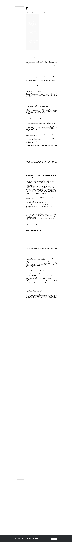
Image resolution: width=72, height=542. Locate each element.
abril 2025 (17, 49)
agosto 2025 (17, 43)
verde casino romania (18, 443)
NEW (16, 311)
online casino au (18, 320)
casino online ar (18, 210)
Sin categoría (17, 411)
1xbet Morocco (18, 118)
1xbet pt (17, 120)
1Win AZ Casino (18, 89)
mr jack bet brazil (18, 308)
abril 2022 (17, 75)
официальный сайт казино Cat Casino (19, 522)
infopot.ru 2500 (18, 258)
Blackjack (29, 17)
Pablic (16, 328)
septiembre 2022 (18, 67)
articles (16, 152)
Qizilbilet (17, 374)
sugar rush (17, 420)
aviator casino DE (18, 158)
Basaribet (17, 180)
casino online (19, 503)
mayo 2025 (17, 47)
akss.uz (17, 140)
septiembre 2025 (18, 41)
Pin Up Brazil (17, 334)
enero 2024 (17, 61)
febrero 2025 (17, 52)
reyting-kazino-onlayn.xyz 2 (19, 387)
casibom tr (17, 202)
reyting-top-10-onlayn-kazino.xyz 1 (19, 397)
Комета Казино (18, 462)
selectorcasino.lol (18, 406)
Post (16, 368)
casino (16, 205)
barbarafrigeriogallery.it (19, 178)
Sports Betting (20, 508)
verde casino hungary (18, 440)
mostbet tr (17, 303)
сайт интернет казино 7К (18, 530)
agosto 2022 (17, 69)
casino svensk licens (18, 213)
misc (16, 288)
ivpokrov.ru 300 (18, 261)
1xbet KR (17, 115)
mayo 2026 (17, 38)
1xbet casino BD (18, 109)
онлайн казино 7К (17, 517)
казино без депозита (17, 516)
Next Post (54, 301)
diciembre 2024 (18, 55)
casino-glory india (18, 217)
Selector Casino (20, 507)
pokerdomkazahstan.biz (19, 365)
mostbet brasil (52, 77)
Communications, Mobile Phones (18, 222)
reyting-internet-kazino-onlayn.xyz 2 (18, 385)
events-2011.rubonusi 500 (19, 238)
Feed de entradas (18, 472)
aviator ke (17, 163)
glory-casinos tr (18, 253)
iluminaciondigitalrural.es (19, 256)
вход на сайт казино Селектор (19, 512)
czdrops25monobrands (19, 227)
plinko (16, 343)
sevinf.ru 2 (17, 409)
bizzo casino (17, 189)
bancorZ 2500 (17, 175)
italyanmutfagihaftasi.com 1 (19, 259)
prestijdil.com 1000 (18, 371)
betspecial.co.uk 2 (18, 186)
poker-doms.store (18, 351)
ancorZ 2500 (17, 146)
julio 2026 (17, 35)
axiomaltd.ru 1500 (18, 169)
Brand (16, 196)
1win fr (16, 95)
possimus (16, 507)
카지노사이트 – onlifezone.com (19, 465)
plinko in (17, 345)
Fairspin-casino (17, 239)
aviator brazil (17, 157)
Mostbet (17, 297)
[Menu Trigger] (67, 1)
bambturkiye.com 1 (18, 172)
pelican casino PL (18, 331)
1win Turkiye (17, 100)
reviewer (17, 383)
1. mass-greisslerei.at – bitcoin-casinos (19, 86)
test (16, 426)
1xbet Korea (17, 114)
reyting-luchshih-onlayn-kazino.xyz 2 (18, 389)
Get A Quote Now (54, 538)
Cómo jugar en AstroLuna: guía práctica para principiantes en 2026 (19, 13)
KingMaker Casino (18, 274)
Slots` (16, 414)
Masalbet (17, 282)
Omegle (17, 317)
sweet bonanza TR (18, 423)
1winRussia (17, 106)
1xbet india (17, 112)
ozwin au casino (18, 325)
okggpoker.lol (17, 314)
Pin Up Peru (17, 337)
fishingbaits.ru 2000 (18, 244)
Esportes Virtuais (30, 22)
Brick (15, 503)
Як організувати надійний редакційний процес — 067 (19, 15)
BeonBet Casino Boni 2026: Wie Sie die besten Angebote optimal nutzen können (19, 23)
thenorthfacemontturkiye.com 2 (20, 429)
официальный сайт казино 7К (18, 520)
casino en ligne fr (18, 207)
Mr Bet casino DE (18, 306)
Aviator (16, 155)
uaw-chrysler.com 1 (18, 434)
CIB (16, 220)
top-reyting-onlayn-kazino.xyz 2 (20, 431)
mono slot (17, 291)
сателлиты (17, 463)
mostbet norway (18, 300)
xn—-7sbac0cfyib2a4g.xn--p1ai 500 (19, 454)
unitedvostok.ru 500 (18, 437)
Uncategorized (18, 435)
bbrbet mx (17, 183)
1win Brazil (17, 92)
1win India (17, 97)
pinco (16, 340)
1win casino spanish (18, 94)
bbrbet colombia (18, 181)
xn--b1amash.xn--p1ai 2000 (19, 457)
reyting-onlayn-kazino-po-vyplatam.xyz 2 (18, 394)
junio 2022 (17, 72)
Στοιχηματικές (17, 460)
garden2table (17, 250)
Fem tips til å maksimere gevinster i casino (18, 18)
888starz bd (17, 138)
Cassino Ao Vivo (30, 20)
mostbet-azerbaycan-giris (19, 305)
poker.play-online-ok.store (19, 354)
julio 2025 (17, 44)
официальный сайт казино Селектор (18, 526)
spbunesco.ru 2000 (18, 417)
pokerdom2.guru (18, 360)
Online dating (17, 322)
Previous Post (29, 301)
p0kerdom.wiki (18, 326)
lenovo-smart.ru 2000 (18, 277)
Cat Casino (16, 504)
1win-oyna (17, 103)
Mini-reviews (17, 286)
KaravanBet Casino (18, 264)
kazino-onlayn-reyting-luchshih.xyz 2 (18, 268)
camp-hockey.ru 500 (18, 199)
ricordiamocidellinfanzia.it (19, 400)
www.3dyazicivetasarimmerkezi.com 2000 (19, 450)
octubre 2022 (17, 66)
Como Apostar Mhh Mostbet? (32, 39)
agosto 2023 (17, 64)
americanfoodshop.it (18, 143)
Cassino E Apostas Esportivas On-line (41, 7)
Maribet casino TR (18, 280)
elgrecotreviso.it (18, 236)
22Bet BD (17, 129)
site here (16, 508)
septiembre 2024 (18, 58)
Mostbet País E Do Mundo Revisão (32, 31)
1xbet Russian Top (18, 123)
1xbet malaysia (17, 117)
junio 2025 (17, 46)
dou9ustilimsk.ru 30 (18, 230)
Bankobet (17, 177)
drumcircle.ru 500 (18, 233)
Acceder (17, 470)
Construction (20, 504)
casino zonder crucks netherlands (18, 215)
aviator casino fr (18, 160)
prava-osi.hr (17, 369)
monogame (17, 294)
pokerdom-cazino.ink (18, 357)
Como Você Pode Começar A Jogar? (32, 16)
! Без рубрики (17, 82)
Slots (16, 412)
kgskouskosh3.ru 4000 (19, 271)
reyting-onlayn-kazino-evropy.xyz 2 (18, 392)
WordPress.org (18, 475)
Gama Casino (17, 247)
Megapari (17, 283)
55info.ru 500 (17, 135)
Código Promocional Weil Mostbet (32, 21)
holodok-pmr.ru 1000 (18, 255)
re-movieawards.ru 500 (19, 380)
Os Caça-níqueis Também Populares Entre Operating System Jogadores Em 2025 (33, 33)
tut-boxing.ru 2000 (18, 432)
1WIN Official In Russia (19, 98)
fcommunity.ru (18, 241)
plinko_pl (17, 348)
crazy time (17, 224)
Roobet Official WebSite (19, 403)
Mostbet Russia (18, 302)
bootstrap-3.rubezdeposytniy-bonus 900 (19, 194)
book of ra (17, 192)
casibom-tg (17, 204)
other (16, 323)
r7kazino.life (17, 377)
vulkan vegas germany (19, 446)
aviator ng (17, 166)
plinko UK (17, 346)
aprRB (16, 149)
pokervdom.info (18, 366)
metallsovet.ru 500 (18, 285)
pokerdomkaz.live (18, 363)
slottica (17, 415)
